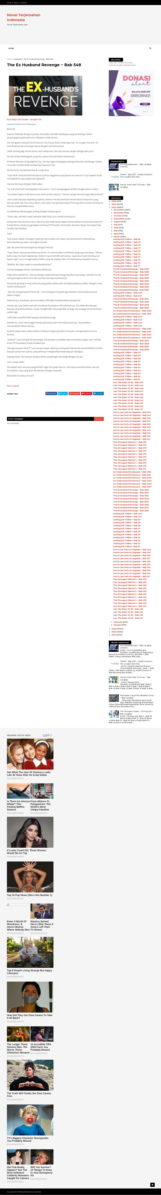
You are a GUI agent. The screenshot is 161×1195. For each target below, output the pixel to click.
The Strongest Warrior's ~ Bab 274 (130, 460)
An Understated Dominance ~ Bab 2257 (132, 314)
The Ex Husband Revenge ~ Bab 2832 (131, 290)
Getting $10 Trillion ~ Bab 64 (127, 370)
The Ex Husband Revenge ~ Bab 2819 (131, 502)
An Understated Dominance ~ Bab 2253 (132, 338)
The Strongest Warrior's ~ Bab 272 (129, 466)
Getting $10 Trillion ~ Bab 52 (126, 543)
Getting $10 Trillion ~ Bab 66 (126, 364)
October (118, 216)
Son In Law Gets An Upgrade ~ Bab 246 (132, 424)
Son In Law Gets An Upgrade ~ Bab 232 (131, 573)
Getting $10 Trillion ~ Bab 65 (126, 367)
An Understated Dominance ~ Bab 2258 (132, 311)
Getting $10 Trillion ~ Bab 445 (127, 317)
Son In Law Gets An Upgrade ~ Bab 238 (131, 555)
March (117, 236)
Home (9, 3)
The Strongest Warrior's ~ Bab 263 (129, 600)
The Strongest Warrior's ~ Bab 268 (130, 585)
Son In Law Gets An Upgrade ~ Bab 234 (132, 567)
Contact (24, 3)
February (118, 622)
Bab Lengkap (13, 386)
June (116, 228)
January (118, 625)
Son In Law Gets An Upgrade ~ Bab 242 (132, 436)
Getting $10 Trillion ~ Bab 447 (127, 296)
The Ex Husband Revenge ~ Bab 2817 (131, 508)
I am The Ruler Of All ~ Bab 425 (128, 397)
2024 (114, 207)
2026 (114, 201)
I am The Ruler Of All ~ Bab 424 (128, 400)
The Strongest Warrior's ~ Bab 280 (130, 442)
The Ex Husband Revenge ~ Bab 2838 (131, 272)
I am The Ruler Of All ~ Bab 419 (128, 612)
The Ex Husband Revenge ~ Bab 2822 (131, 493)
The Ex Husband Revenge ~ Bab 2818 (131, 505)
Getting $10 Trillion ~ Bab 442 (127, 514)
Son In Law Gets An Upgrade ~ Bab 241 (131, 439)
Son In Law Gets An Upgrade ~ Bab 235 (131, 564)
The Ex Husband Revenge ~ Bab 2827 (131, 341)
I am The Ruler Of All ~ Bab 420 (128, 609)
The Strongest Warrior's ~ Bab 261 (129, 606)
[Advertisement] (108, 26)
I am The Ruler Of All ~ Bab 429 (128, 385)
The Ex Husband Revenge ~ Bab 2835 (131, 281)
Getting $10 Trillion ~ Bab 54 (126, 537)
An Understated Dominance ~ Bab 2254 (132, 335)
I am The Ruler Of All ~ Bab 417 (128, 618)
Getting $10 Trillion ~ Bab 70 (126, 352)
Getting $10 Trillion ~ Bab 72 (126, 263)
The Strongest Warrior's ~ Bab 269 (130, 582)
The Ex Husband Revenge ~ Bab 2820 (131, 499)
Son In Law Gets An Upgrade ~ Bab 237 (131, 558)
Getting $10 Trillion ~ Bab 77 (126, 248)
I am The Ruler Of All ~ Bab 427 (128, 391)
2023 (114, 629)
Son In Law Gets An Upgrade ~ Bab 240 (132, 549)
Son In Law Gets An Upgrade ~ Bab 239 (131, 552)
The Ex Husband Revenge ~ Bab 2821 (131, 496)
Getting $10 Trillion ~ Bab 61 (126, 379)
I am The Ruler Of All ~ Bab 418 (128, 615)
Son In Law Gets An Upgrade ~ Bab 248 (132, 418)
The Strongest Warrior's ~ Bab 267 (130, 588)
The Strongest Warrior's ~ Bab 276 (130, 454)
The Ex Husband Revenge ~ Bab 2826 (131, 344)
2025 (114, 204)
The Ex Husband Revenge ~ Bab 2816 (131, 511)
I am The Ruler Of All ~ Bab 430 (128, 382)
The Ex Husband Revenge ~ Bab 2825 (131, 346)
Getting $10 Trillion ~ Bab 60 (126, 520)
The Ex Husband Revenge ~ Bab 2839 (131, 269)
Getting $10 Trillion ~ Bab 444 (127, 323)
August (117, 222)
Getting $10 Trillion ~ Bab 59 (126, 522)
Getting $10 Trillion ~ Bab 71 (126, 266)
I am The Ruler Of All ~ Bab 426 (128, 394)
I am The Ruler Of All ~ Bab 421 (128, 409)
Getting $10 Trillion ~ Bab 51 (126, 546)
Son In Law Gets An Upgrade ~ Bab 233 (131, 570)
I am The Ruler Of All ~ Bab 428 (128, 388)
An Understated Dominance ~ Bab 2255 (132, 332)
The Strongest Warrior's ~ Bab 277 (130, 451)
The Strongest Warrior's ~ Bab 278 (130, 448)
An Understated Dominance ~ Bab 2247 (132, 487)
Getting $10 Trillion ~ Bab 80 (126, 239)
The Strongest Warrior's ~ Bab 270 (130, 579)
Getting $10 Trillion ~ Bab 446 (127, 320)
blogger (99, 419)
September (119, 219)
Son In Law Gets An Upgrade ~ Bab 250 (131, 412)
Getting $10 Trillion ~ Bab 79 (126, 242)
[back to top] (152, 1185)
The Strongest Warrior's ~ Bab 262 (129, 603)
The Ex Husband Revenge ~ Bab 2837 (131, 275)
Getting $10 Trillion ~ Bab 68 (126, 358)
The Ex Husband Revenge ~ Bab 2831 (131, 299)
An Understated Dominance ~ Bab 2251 (132, 475)
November (119, 213)
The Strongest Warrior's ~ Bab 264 (130, 597)
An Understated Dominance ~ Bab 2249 (132, 481)
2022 (114, 632)
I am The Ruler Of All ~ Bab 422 (128, 406)
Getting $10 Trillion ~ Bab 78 (126, 245)
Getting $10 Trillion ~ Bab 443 (127, 326)
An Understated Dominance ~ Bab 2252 (132, 472)
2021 (114, 635)
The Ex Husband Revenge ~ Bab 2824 (131, 349)
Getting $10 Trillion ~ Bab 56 (126, 531)
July (116, 225)
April (116, 234)
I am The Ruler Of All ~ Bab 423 (128, 403)
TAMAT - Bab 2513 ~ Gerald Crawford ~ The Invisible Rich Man (136, 175)
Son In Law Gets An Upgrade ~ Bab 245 (132, 427)
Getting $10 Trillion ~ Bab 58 (126, 525)
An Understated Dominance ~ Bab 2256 (132, 329)
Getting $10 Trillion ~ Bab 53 (126, 540)
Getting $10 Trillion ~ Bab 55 (126, 534)
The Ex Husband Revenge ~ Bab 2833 (131, 287)
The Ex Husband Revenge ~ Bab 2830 (131, 302)
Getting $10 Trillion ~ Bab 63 (126, 373)
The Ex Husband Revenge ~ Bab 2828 (131, 308)
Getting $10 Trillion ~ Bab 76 (126, 251)
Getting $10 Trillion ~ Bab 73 (126, 260)
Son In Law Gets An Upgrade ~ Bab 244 (132, 430)
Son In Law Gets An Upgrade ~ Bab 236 (131, 561)
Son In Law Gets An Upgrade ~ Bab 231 (131, 576)
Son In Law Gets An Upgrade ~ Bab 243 (132, 433)
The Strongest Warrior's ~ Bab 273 (129, 463)
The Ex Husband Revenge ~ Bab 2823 (131, 490)
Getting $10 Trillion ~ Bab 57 (126, 528)
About (16, 3)
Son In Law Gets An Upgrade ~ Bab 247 (132, 421)
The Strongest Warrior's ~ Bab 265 (129, 594)
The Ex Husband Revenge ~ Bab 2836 (131, 278)
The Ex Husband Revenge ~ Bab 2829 (131, 305)
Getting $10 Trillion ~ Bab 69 (126, 355)
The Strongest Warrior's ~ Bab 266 (130, 591)
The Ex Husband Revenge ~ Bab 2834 (131, 284)
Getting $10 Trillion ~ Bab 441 (127, 517)
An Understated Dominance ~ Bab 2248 (132, 484)
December (119, 210)
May (116, 231)
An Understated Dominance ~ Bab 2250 (132, 478)
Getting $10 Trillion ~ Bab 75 (126, 254)
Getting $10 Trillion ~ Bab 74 (126, 257)
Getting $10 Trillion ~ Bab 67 (126, 361)
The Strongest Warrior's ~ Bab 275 (129, 457)
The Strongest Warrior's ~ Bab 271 (129, 469)
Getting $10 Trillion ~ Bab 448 (127, 293)
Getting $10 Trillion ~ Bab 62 (126, 376)
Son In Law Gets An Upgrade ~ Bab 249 (132, 415)
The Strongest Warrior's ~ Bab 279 (130, 445)
